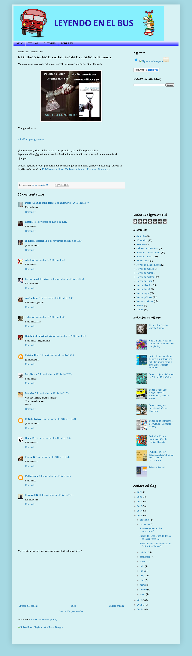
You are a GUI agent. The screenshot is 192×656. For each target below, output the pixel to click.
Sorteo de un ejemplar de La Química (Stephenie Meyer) (160, 423)
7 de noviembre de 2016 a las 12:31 (59, 419)
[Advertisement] (71, 578)
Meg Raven (31, 374)
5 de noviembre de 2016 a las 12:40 (72, 203)
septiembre (145, 557)
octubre (144, 552)
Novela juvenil (143, 289)
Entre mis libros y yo (98, 169)
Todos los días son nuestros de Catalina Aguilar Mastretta (158, 439)
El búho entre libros (53, 169)
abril (142, 580)
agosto (143, 561)
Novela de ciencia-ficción (148, 264)
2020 (139, 497)
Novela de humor (144, 273)
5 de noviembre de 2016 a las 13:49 (48, 317)
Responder (30, 212)
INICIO (19, 43)
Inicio (73, 606)
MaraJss (29, 393)
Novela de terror (144, 281)
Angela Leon (31, 298)
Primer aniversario (157, 467)
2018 (139, 506)
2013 (139, 609)
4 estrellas (141, 236)
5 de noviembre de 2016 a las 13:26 (67, 279)
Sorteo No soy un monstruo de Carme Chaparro (158, 408)
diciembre (145, 519)
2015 (139, 600)
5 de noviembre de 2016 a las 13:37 (56, 298)
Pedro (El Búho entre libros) (39, 203)
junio (142, 571)
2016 (139, 515)
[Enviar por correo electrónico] (56, 185)
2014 (139, 604)
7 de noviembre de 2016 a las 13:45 (54, 438)
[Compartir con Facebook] (64, 185)
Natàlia (29, 222)
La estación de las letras (37, 279)
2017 (139, 511)
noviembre (145, 524)
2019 (139, 501)
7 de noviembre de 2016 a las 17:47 (53, 457)
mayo (143, 575)
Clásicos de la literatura (147, 248)
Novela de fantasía (145, 269)
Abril (28, 260)
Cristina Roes (32, 355)
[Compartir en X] (61, 185)
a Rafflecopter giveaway (31, 139)
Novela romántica (144, 301)
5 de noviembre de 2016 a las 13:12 (50, 222)
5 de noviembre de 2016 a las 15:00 (69, 336)
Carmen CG (31, 495)
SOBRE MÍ (67, 43)
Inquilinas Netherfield (36, 241)
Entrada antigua (116, 606)
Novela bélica (143, 260)
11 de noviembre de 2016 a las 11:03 (56, 495)
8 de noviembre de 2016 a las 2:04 (55, 476)
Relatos (140, 305)
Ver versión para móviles (71, 611)
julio (142, 566)
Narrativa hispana (144, 256)
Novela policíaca (144, 297)
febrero (143, 589)
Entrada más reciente (28, 606)
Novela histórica (144, 285)
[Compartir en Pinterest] (67, 185)
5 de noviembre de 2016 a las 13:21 (48, 260)
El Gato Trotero (33, 419)
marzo (143, 585)
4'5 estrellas (141, 240)
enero (143, 594)
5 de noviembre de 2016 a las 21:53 (52, 393)
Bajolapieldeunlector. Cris (38, 336)
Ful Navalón (31, 476)
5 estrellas (141, 244)
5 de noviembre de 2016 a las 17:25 (55, 374)
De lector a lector (74, 169)
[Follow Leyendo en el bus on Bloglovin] (146, 71)
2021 (139, 492)
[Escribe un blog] (58, 185)
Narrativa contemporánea (148, 252)
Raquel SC (30, 438)
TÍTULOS (33, 43)
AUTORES (50, 43)
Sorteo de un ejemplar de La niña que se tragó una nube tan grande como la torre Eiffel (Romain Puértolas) (160, 362)
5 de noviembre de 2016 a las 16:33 (57, 355)
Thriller (140, 309)
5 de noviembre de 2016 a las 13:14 (65, 241)
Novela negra (142, 293)
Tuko (28, 317)
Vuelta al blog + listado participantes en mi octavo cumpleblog (161, 343)
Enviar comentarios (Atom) (44, 619)
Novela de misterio (145, 277)
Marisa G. (30, 457)
